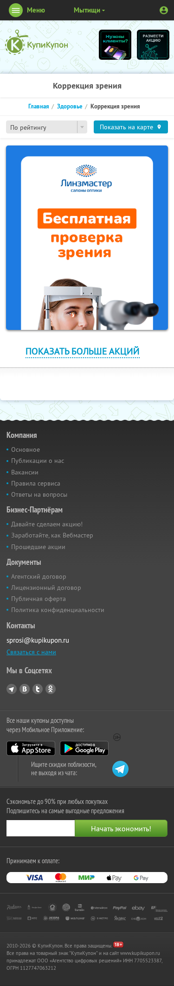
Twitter (37, 689)
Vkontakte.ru (24, 689)
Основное (25, 449)
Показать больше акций (83, 351)
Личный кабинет (164, 10)
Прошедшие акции (38, 547)
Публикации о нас (37, 460)
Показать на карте (126, 127)
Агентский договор (38, 576)
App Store (30, 748)
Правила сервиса (35, 483)
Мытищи (87, 10)
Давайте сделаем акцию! (47, 524)
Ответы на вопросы (39, 494)
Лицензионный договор (46, 587)
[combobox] (46, 126)
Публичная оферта (38, 598)
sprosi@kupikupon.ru (37, 640)
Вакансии (25, 472)
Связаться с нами (31, 652)
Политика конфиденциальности (57, 610)
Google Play (84, 748)
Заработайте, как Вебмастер (52, 535)
